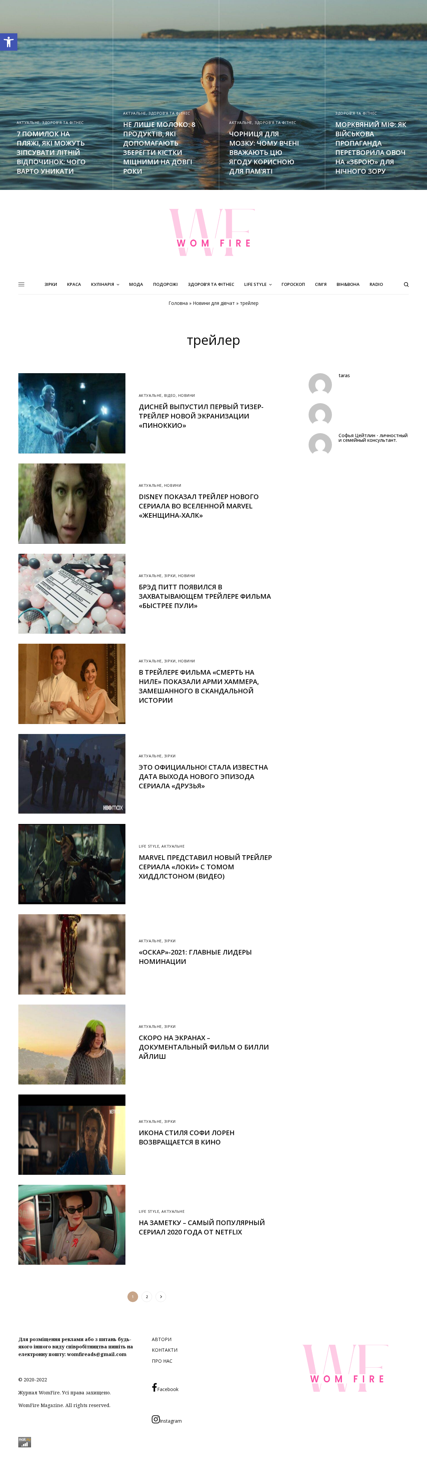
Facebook (167, 1389)
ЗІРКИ (170, 575)
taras (344, 375)
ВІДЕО (170, 395)
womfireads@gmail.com (96, 1354)
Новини (186, 395)
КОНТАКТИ (164, 1350)
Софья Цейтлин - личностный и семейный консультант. (373, 437)
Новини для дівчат (214, 303)
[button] (8, 42)
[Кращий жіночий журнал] (213, 232)
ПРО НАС (162, 1361)
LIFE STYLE (149, 846)
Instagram (171, 1421)
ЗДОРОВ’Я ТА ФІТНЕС (63, 122)
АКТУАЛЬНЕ (28, 122)
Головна (178, 303)
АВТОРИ (161, 1339)
